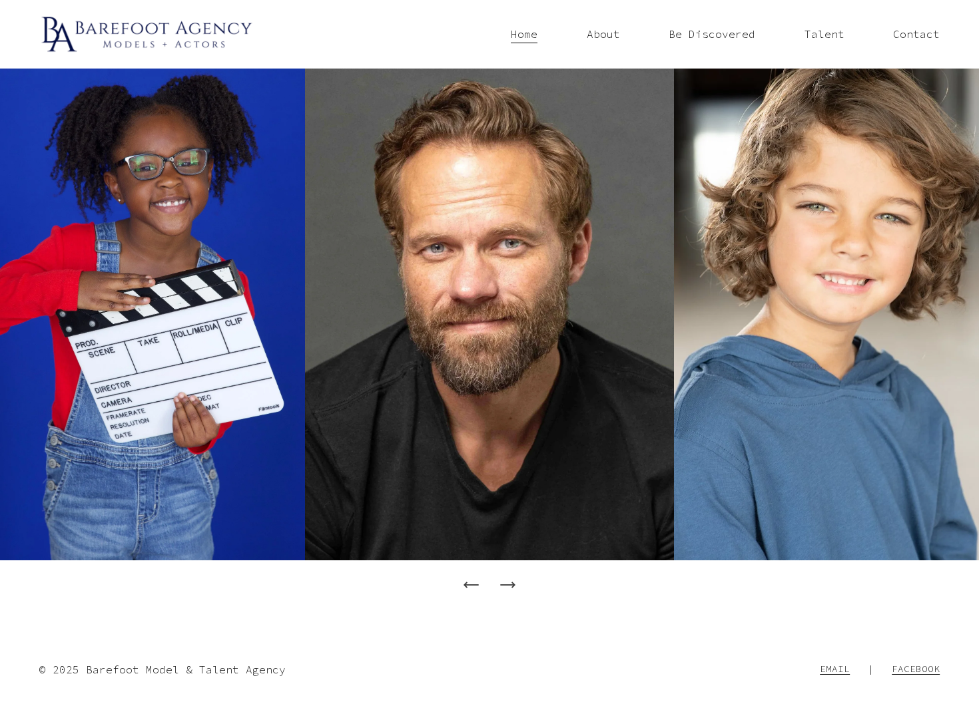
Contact (916, 34)
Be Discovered (712, 34)
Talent (824, 34)
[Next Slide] (507, 585)
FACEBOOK (916, 669)
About (603, 34)
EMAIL (835, 669)
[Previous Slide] (471, 585)
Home (524, 34)
